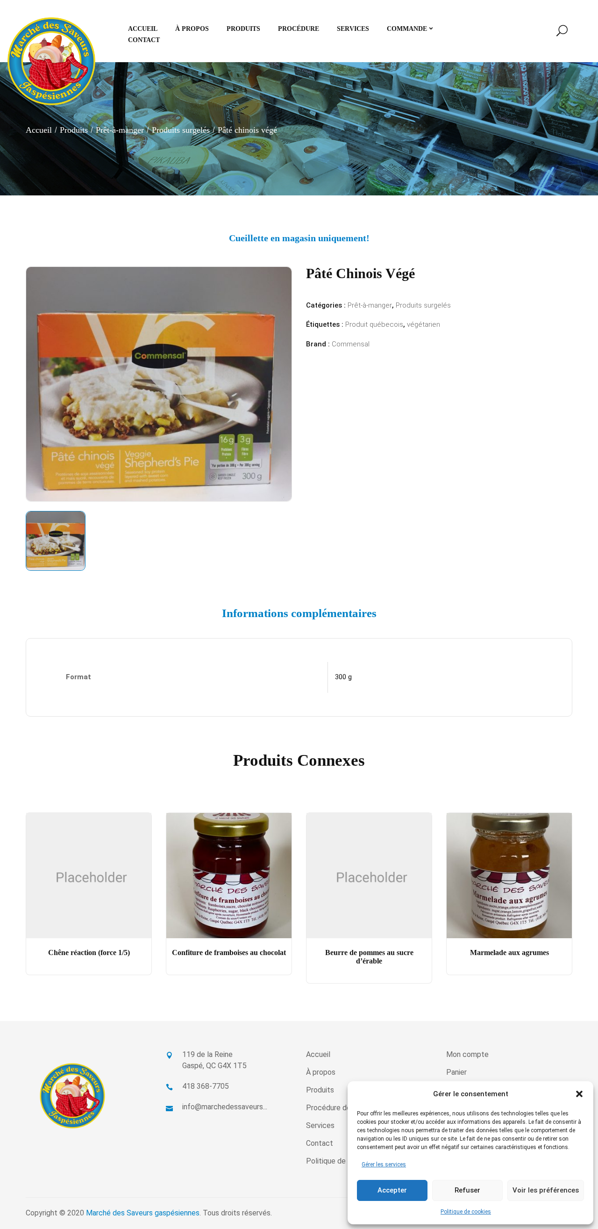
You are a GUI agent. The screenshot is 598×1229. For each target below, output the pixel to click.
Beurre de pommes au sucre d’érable (369, 957)
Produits (74, 130)
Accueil (39, 130)
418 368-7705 (205, 1086)
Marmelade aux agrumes (509, 952)
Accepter (392, 1190)
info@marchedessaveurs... (224, 1106)
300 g (343, 677)
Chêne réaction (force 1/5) (89, 952)
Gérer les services (384, 1164)
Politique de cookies (466, 1211)
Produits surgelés (181, 130)
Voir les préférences (546, 1190)
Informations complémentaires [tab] (299, 613)
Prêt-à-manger (120, 130)
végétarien (423, 324)
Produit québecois (374, 324)
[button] (579, 1094)
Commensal (351, 344)
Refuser (467, 1190)
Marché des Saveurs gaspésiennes (142, 1212)
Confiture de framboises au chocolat (229, 952)
